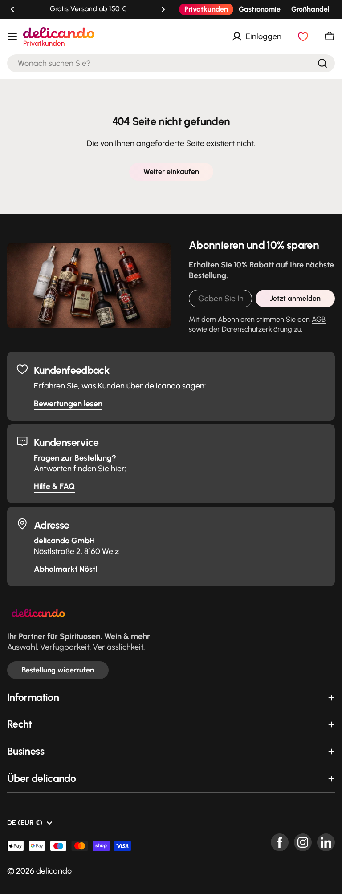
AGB (319, 319)
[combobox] (171, 63)
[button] (12, 9)
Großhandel (310, 9)
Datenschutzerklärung (258, 329)
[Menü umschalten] (12, 36)
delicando (54, 871)
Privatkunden (206, 9)
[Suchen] (322, 63)
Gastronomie (260, 9)
